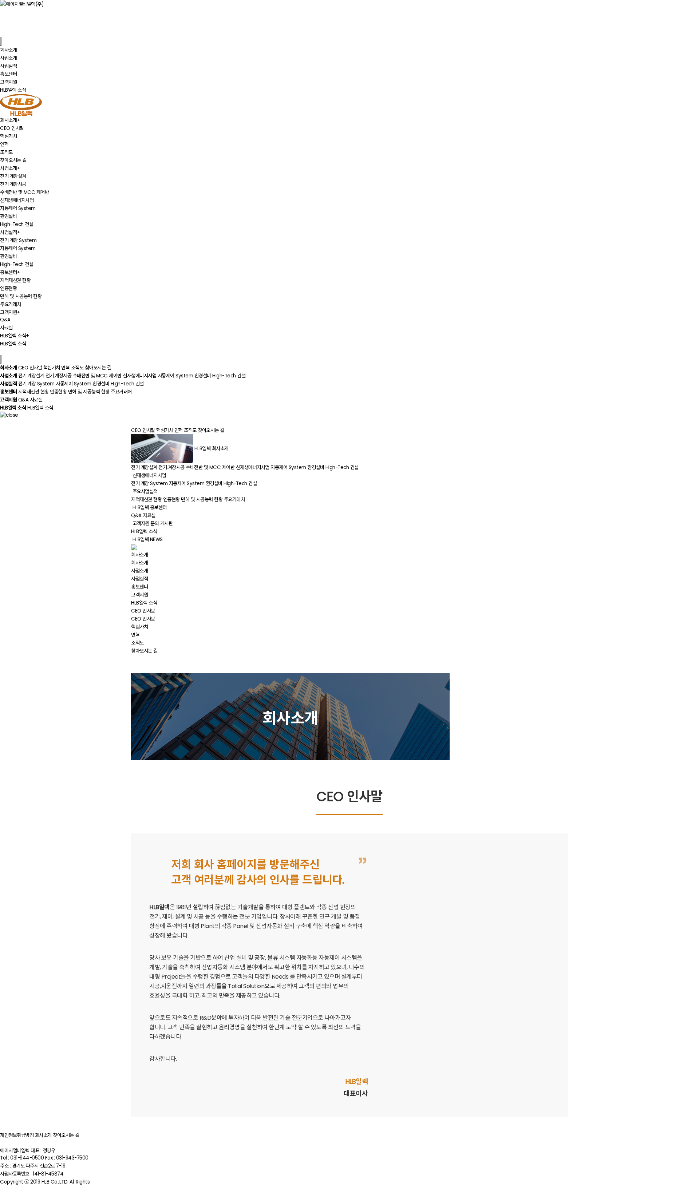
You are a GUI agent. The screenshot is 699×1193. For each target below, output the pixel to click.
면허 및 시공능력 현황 (21, 296)
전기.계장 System (18, 240)
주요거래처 (10, 304)
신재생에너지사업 (16, 200)
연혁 (4, 144)
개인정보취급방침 (16, 1135)
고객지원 (139, 594)
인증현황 (8, 288)
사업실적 (139, 578)
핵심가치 (8, 136)
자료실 (6, 327)
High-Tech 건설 (16, 224)
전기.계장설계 (13, 176)
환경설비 (8, 216)
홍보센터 (139, 586)
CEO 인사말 (12, 128)
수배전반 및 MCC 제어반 (24, 192)
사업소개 (139, 570)
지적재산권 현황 (15, 280)
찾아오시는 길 (13, 160)
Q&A (5, 319)
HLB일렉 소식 (13, 343)
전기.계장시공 (13, 184)
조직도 (6, 152)
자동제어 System (18, 208)
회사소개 (139, 562)
